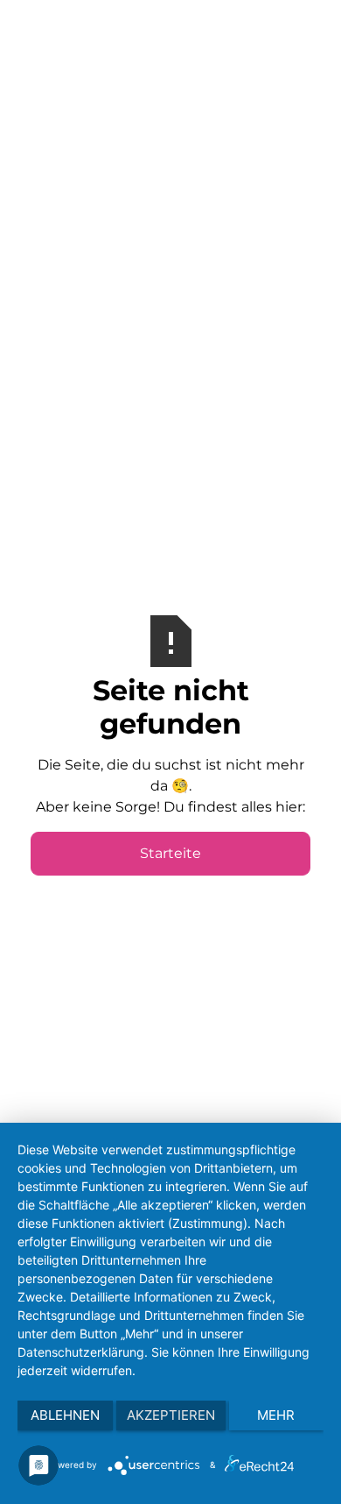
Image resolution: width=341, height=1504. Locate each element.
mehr (276, 1415)
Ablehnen (65, 1415)
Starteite (170, 853)
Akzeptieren (171, 1415)
